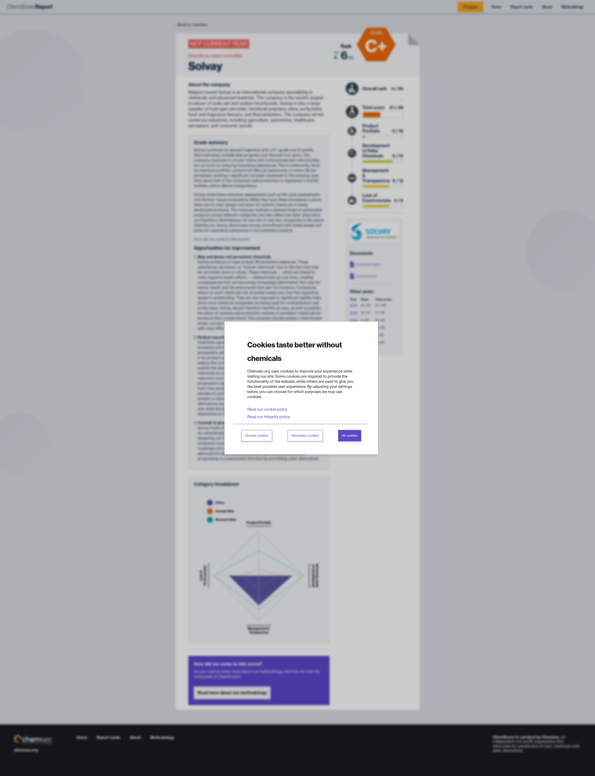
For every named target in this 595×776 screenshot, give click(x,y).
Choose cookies (256, 436)
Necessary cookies (305, 436)
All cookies (349, 436)
